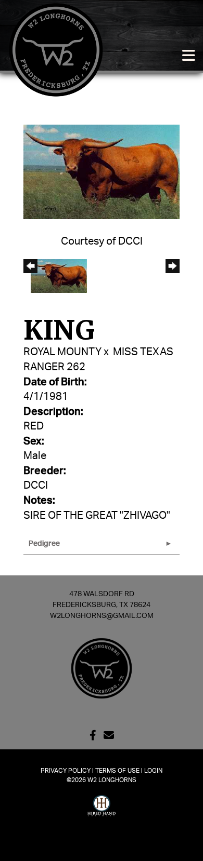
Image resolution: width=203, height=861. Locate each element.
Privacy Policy (66, 771)
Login (153, 771)
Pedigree (44, 543)
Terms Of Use (117, 771)
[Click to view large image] (101, 171)
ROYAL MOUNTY (62, 352)
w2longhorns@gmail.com (102, 616)
